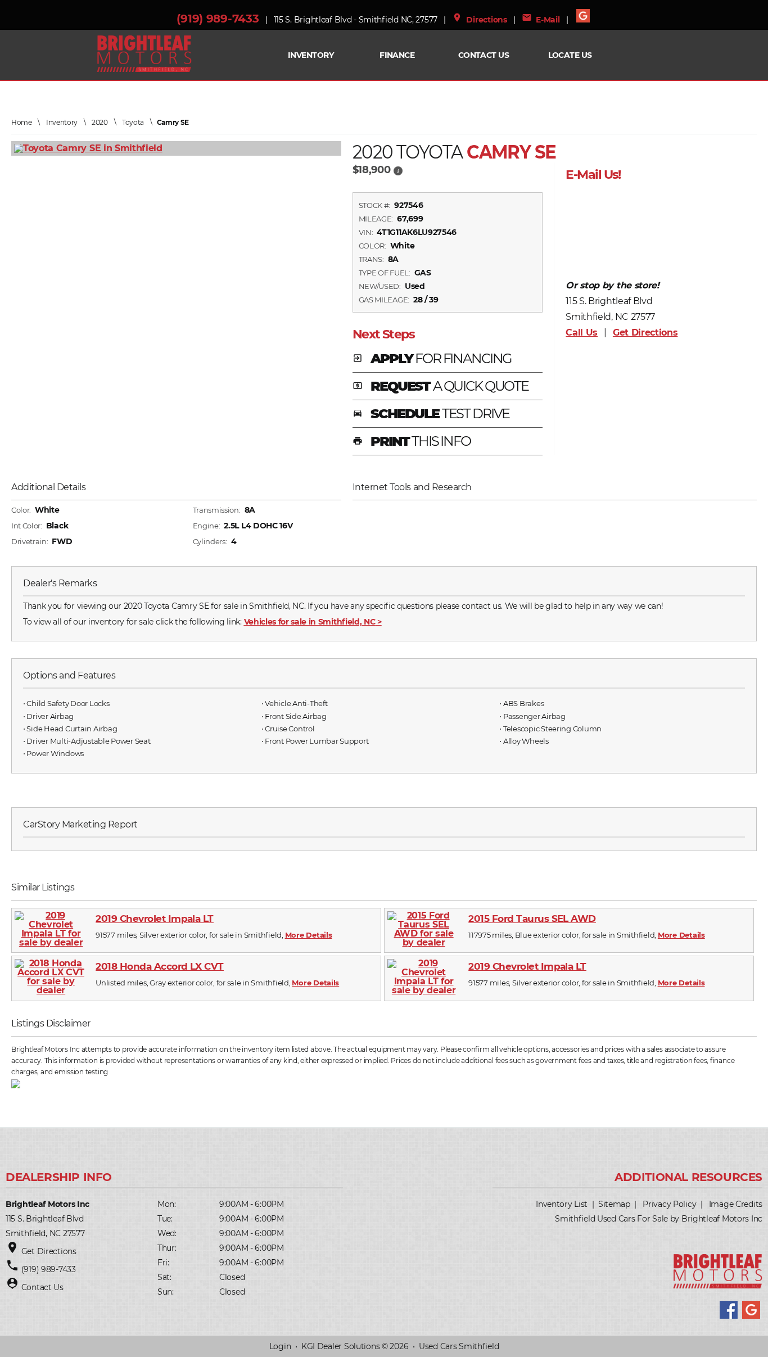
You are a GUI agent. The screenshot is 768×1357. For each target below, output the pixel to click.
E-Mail (541, 20)
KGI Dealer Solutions (340, 1346)
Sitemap (614, 1204)
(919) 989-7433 (218, 18)
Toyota (133, 122)
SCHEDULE (431, 414)
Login (280, 1346)
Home (21, 122)
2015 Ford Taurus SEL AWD (532, 918)
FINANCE (397, 55)
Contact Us (483, 55)
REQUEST (440, 386)
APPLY (432, 359)
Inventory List (562, 1204)
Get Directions (645, 332)
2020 (100, 122)
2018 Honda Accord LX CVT (160, 966)
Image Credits (735, 1204)
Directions (479, 20)
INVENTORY (310, 55)
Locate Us (570, 55)
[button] (398, 170)
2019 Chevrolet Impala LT (155, 918)
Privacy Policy (669, 1204)
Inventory (62, 122)
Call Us (582, 332)
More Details (308, 934)
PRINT (412, 442)
